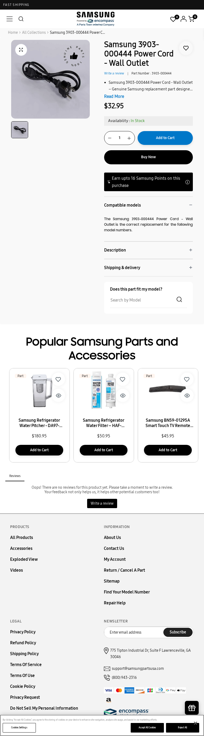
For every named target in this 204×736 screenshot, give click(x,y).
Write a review (114, 73)
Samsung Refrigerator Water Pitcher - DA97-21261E (39, 423)
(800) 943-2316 (124, 677)
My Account (115, 559)
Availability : (119, 120)
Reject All (182, 727)
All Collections (34, 32)
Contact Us (114, 548)
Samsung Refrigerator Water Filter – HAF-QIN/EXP (103, 423)
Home (13, 32)
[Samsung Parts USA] (96, 18)
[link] (186, 48)
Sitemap (112, 581)
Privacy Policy (23, 631)
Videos (16, 570)
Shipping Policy (24, 653)
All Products (21, 537)
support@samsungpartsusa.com (138, 668)
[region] (102, 725)
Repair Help (115, 602)
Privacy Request (25, 697)
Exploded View (24, 559)
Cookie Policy (22, 686)
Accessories (21, 548)
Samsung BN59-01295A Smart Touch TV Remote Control (168, 423)
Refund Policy (23, 642)
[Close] (195, 723)
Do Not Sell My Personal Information (44, 708)
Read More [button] (114, 96)
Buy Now (148, 157)
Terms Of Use (22, 675)
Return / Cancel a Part (124, 570)
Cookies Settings (19, 727)
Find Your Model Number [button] (127, 592)
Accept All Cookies (147, 727)
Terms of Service (26, 664)
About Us (112, 537)
